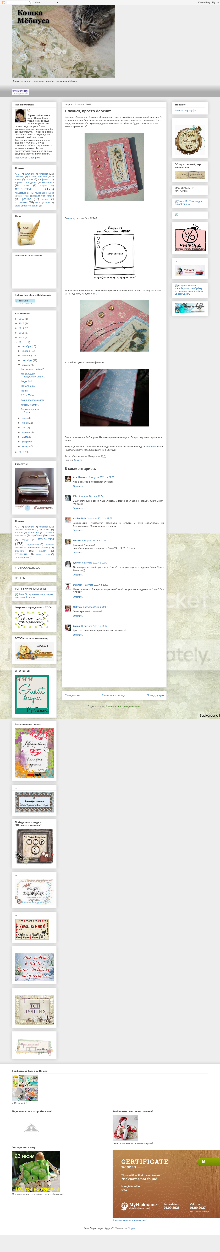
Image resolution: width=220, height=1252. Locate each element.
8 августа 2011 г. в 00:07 (95, 607)
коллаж (29, 179)
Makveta (77, 607)
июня (25, 422)
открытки (23, 189)
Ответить (78, 486)
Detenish (77, 585)
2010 (22, 452)
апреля (26, 432)
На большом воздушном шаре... (33, 375)
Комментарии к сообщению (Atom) (123, 706)
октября (26, 355)
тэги (47, 202)
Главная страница (113, 695)
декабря (27, 346)
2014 (22, 328)
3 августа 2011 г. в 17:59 (99, 518)
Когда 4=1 (26, 381)
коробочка (48, 182)
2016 (22, 318)
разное (26, 199)
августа (26, 365)
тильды (38, 203)
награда (43, 186)
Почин (24, 390)
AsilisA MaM (79, 518)
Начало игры (28, 385)
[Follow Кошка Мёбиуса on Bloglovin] (25, 302)
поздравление (22, 193)
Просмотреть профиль (28, 157)
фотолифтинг (31, 206)
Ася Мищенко (80, 477)
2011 (22, 342)
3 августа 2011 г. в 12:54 (91, 496)
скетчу (71, 218)
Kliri (75, 496)
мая (24, 427)
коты (26, 185)
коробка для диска (25, 182)
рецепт (45, 199)
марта (25, 436)
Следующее (72, 695)
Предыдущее (155, 695)
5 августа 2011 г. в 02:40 (94, 562)
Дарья (76, 626)
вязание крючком (38, 176)
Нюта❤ (77, 540)
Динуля (77, 562)
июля (25, 418)
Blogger (131, 1228)
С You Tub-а (28, 395)
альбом (29, 173)
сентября (27, 360)
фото (17, 206)
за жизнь (45, 530)
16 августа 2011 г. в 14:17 (94, 626)
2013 (22, 332)
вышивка (19, 176)
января (26, 446)
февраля (27, 441)
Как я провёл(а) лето (33, 400)
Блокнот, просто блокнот (30, 411)
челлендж (151, 446)
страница (21, 202)
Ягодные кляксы (30, 404)
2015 (22, 323)
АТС (17, 173)
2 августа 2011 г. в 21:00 (101, 477)
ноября (26, 350)
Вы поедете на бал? (32, 369)
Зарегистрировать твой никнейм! (130, 1220)
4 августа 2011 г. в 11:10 (94, 540)
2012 (22, 337)
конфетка (43, 179)
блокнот (78, 460)
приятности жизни (43, 195)
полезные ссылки (44, 193)
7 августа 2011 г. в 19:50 (95, 585)
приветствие (23, 196)
